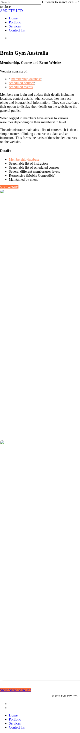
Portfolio (5, 696)
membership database (26, 79)
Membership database (24, 159)
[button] (9, 187)
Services (18, 696)
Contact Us (17, 727)
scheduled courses (21, 83)
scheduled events (21, 87)
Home (13, 715)
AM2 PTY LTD (11, 10)
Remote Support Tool (37, 696)
